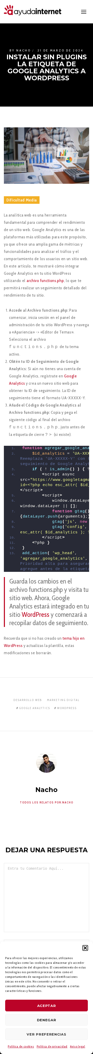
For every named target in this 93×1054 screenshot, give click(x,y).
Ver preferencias (46, 1034)
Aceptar (46, 1006)
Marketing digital (63, 700)
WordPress (35, 614)
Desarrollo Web (27, 700)
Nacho (23, 50)
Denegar (46, 1020)
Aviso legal (77, 1046)
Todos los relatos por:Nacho (46, 802)
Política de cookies (21, 1046)
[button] (85, 948)
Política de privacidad (52, 1046)
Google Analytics (34, 708)
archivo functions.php (45, 280)
